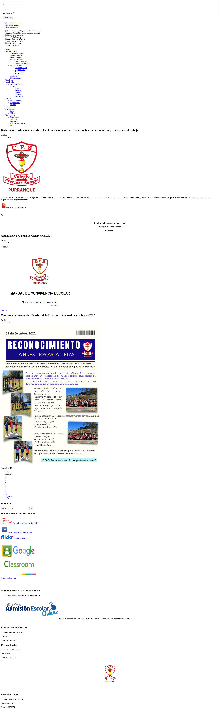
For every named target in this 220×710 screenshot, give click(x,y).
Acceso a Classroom (8, 578)
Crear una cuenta (12, 27)
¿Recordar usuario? (12, 25)
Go (31, 508)
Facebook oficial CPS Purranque (20, 532)
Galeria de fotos (19, 538)
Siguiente (9, 497)
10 (6, 494)
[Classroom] (18, 574)
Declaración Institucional (16, 207)
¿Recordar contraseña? (14, 23)
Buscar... (4, 508)
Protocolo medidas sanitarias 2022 (25, 523)
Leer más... (5, 310)
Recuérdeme (7, 13)
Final (7, 499)
